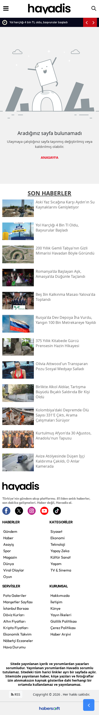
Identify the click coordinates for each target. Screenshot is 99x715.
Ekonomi (57, 538)
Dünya (8, 563)
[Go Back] (88, 705)
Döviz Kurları (13, 614)
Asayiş (8, 544)
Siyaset (56, 531)
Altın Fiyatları (14, 621)
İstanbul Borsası (16, 608)
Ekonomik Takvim (17, 634)
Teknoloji (57, 544)
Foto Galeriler (14, 595)
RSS (17, 694)
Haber (8, 538)
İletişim (56, 602)
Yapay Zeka (59, 550)
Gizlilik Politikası (63, 621)
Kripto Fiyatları (15, 627)
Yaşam (55, 563)
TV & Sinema (60, 570)
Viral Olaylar (13, 570)
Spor (7, 550)
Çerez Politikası (63, 627)
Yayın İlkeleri (60, 614)
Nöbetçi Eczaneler (18, 640)
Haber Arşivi (60, 634)
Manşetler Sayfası (18, 602)
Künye (55, 608)
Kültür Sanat (60, 557)
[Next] (93, 22)
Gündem (10, 531)
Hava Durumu (14, 647)
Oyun (7, 576)
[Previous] (86, 22)
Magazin (10, 557)
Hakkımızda (60, 595)
